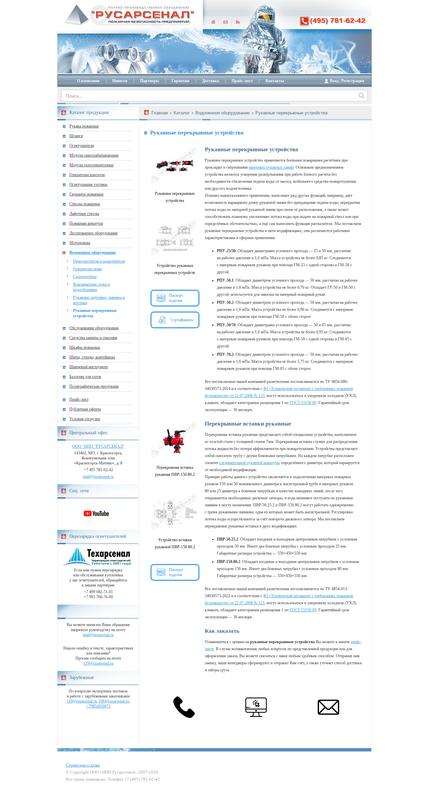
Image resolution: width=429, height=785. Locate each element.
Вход (334, 80)
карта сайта (238, 21)
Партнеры (149, 80)
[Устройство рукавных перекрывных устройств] (174, 238)
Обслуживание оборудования (94, 328)
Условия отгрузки (84, 418)
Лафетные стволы (84, 213)
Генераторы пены (87, 269)
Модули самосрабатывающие (94, 155)
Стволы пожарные (84, 204)
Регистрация (352, 80)
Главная (159, 112)
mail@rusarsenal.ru (98, 476)
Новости (119, 80)
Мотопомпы (79, 242)
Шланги (76, 135)
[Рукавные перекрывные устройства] (174, 165)
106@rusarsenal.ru (114, 701)
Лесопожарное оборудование (93, 233)
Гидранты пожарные (86, 194)
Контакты (274, 80)
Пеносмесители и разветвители (99, 261)
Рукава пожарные (84, 126)
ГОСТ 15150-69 (303, 402)
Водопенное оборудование (92, 252)
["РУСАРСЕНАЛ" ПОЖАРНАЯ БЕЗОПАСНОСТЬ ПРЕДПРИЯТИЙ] (129, 15)
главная (213, 21)
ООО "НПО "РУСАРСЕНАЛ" (98, 446)
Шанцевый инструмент (88, 367)
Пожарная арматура (86, 223)
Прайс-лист (242, 80)
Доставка (210, 80)
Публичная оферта (85, 409)
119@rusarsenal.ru (98, 663)
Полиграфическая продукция (94, 386)
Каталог (182, 112)
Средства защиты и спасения (93, 337)
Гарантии (180, 80)
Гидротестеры (85, 276)
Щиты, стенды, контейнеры (92, 357)
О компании (88, 80)
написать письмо (226, 21)
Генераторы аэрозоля (87, 174)
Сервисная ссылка (83, 765)
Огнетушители (81, 145)
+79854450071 (98, 706)
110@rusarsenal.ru (82, 701)
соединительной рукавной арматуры (249, 462)
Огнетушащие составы (88, 184)
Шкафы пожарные (84, 347)
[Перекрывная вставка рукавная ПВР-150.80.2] (174, 439)
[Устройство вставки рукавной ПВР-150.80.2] (174, 512)
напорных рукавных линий (271, 167)
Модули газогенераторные (91, 165)
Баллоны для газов (85, 376)
